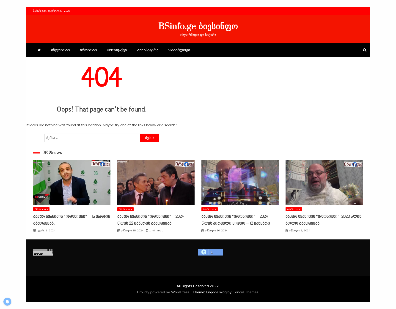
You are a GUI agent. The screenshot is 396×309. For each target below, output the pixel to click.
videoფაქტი (117, 50)
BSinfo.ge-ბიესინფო (198, 26)
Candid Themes (245, 292)
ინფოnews (60, 50)
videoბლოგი (179, 50)
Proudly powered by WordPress (163, 292)
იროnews (88, 50)
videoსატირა (147, 50)
